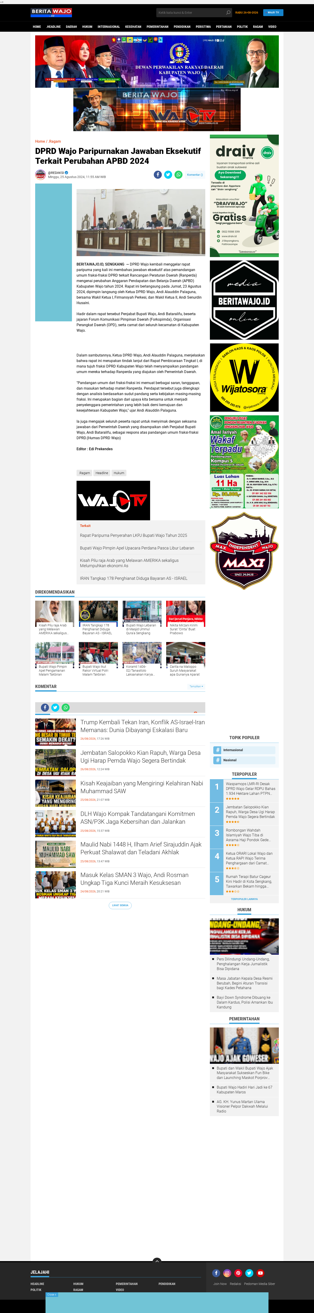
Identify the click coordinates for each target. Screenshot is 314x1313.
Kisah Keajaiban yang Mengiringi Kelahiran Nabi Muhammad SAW (141, 787)
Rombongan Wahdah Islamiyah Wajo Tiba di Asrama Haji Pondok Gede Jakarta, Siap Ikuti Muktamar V (249, 835)
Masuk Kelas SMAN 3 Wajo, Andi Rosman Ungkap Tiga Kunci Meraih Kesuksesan (134, 879)
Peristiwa (203, 26)
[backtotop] (157, 1262)
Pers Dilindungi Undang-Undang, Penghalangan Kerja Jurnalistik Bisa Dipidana (243, 964)
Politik (242, 26)
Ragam (258, 26)
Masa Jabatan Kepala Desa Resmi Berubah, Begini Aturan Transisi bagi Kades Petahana (245, 983)
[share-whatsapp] (178, 175)
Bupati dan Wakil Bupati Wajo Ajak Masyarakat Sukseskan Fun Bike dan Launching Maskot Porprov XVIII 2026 (245, 1073)
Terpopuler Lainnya (244, 899)
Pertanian (224, 26)
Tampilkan (196, 686)
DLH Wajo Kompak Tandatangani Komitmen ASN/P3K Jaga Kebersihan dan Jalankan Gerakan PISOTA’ (137, 821)
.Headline (53, 26)
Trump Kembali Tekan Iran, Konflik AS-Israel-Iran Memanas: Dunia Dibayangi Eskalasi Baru (142, 726)
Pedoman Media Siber (259, 1284)
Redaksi (235, 1284)
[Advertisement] (244, 662)
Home (37, 26)
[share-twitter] (168, 175)
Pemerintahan (157, 26)
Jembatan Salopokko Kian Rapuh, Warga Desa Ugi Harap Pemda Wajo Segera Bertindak (140, 756)
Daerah (71, 26)
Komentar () (195, 174)
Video (272, 26)
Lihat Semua (120, 905)
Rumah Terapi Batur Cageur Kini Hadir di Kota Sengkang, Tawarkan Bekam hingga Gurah (249, 881)
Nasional (230, 760)
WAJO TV (273, 12)
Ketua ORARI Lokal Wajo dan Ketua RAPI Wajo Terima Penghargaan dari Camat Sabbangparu (249, 858)
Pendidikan (182, 26)
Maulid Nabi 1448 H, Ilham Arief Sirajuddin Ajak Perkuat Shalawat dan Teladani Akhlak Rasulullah (141, 852)
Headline (102, 473)
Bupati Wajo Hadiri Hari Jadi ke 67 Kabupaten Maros (244, 1089)
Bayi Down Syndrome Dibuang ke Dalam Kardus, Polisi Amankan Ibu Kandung (245, 1002)
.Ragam (54, 141)
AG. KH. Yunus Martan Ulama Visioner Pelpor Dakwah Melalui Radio (242, 1107)
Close (51, 1294)
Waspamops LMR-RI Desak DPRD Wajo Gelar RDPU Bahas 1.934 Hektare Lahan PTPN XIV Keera (250, 789)
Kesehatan (133, 26)
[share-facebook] (158, 175)
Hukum (87, 26)
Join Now (220, 1284)
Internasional (109, 26)
